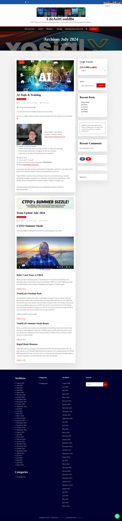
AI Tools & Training (29, 94)
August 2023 (20, 453)
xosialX (40, 29)
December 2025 (21, 399)
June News (84, 107)
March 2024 (20, 437)
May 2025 (19, 413)
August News (85, 102)
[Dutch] (81, 67)
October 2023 (20, 448)
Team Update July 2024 (31, 212)
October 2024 (20, 427)
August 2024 (20, 432)
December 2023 (21, 444)
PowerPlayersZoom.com (31, 165)
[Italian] (89, 67)
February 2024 (20, 439)
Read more (83, 177)
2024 (61, 44)
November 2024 (21, 425)
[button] (117, 516)
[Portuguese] (94, 67)
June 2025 (19, 411)
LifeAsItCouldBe (60, 19)
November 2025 (21, 402)
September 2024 (21, 430)
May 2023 (19, 460)
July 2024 (19, 434)
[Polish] (91, 67)
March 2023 (20, 465)
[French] (85, 67)
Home (56, 44)
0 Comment (45, 103)
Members (50, 29)
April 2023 (19, 462)
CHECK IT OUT (21, 289)
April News (84, 112)
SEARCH (101, 85)
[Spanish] (96, 67)
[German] (87, 67)
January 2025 (20, 420)
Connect (94, 29)
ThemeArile (79, 517)
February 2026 (20, 395)
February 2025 (20, 418)
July (66, 44)
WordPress (61, 517)
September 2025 (21, 406)
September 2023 (21, 451)
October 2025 (20, 404)
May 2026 (19, 388)
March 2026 (20, 392)
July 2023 (19, 455)
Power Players (33, 103)
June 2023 (19, 458)
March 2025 (20, 416)
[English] (83, 67)
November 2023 (21, 446)
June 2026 (19, 385)
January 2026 (20, 397)
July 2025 (19, 409)
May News (84, 109)
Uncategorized (21, 99)
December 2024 (21, 423)
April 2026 (19, 390)
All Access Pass (29, 29)
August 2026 (20, 383)
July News (84, 105)
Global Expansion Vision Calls (74, 29)
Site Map (59, 29)
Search (82, 81)
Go (105, 384)
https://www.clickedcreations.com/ (54, 137)
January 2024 (20, 441)
